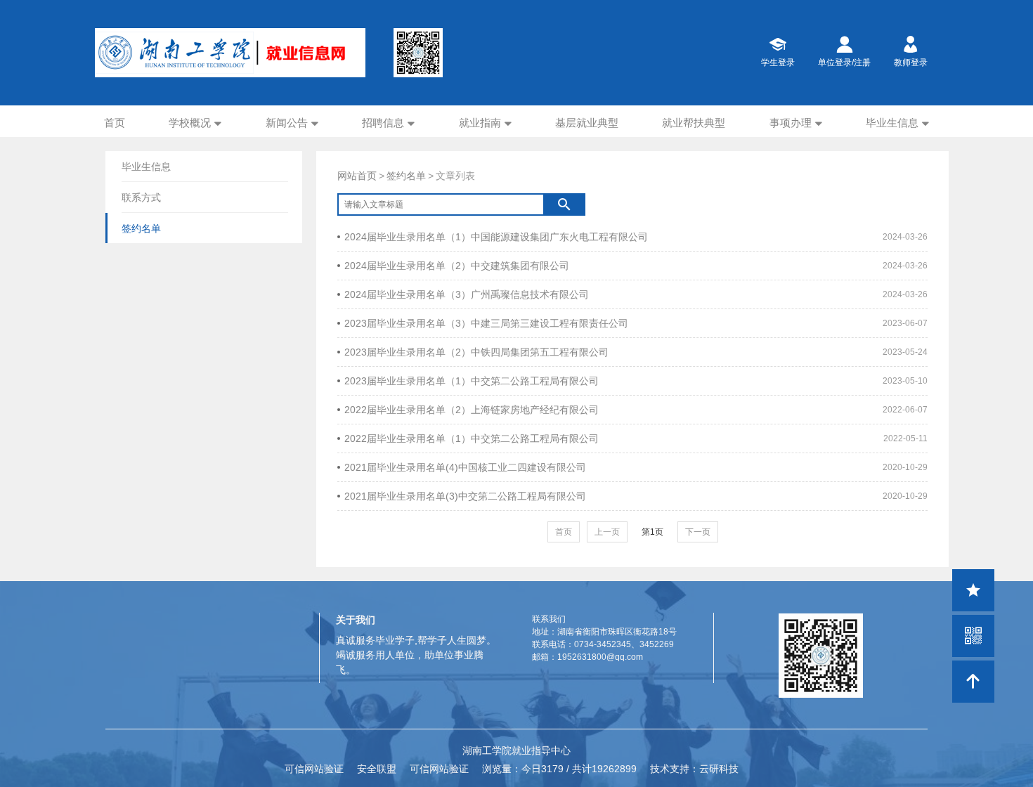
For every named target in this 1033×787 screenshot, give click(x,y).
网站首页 (357, 175)
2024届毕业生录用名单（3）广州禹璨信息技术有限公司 (466, 294)
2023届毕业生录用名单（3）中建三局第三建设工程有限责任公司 (486, 323)
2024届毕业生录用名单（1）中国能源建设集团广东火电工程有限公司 (496, 236)
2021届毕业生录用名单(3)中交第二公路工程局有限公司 (465, 496)
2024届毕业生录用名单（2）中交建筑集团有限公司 (456, 265)
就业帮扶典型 (693, 123)
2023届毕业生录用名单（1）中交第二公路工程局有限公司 (471, 380)
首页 (114, 123)
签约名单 (406, 175)
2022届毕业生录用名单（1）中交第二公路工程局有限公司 (471, 438)
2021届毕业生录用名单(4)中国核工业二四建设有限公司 (465, 467)
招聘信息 (383, 123)
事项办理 (790, 123)
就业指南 (480, 123)
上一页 (607, 532)
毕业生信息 (892, 123)
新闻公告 (287, 123)
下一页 (697, 532)
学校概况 (190, 123)
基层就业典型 (586, 123)
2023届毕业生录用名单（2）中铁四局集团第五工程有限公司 (476, 352)
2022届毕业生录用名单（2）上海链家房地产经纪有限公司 (471, 409)
